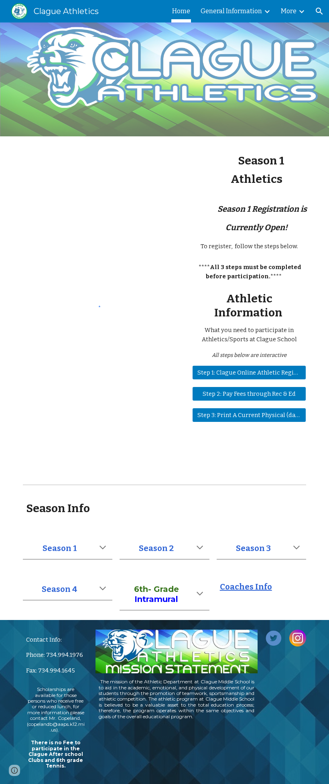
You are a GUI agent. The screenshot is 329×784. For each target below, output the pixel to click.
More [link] (289, 11)
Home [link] (181, 11)
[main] (249, 201)
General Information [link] (231, 11)
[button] (319, 11)
